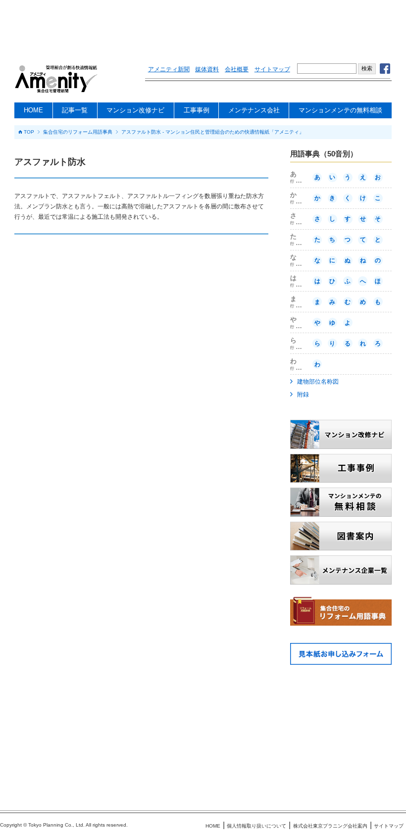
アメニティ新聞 (169, 69)
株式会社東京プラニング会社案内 (330, 826)
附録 (303, 394)
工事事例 (196, 110)
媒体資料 (207, 69)
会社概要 (237, 69)
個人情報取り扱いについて (256, 826)
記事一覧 (75, 110)
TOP (29, 132)
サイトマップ (272, 69)
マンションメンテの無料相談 (340, 110)
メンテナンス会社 (254, 110)
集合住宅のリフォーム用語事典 (77, 132)
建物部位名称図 (318, 382)
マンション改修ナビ (135, 110)
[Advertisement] (203, 27)
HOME (33, 110)
